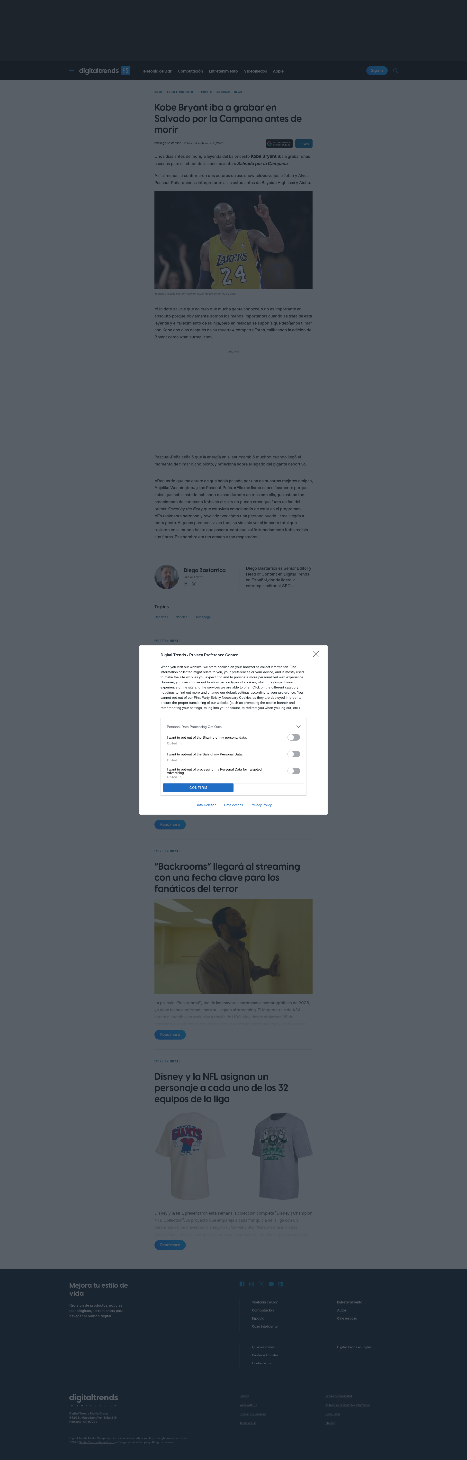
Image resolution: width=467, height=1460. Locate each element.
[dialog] (233, 730)
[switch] (293, 737)
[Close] (317, 655)
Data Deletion (206, 805)
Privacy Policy (261, 805)
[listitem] (233, 726)
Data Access (233, 805)
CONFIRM (198, 788)
